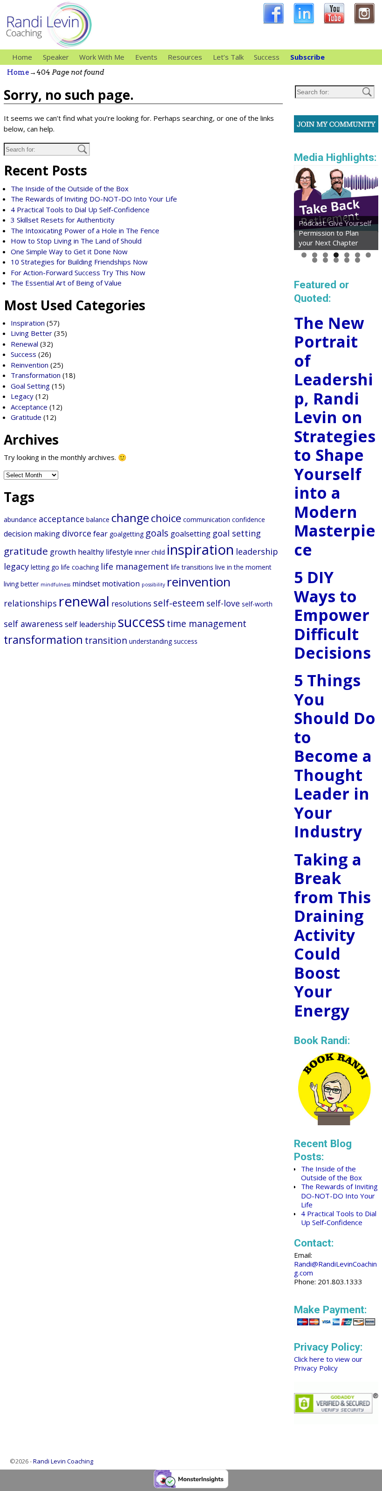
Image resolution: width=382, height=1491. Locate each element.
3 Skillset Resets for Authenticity (63, 219)
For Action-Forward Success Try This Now (78, 272)
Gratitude (26, 417)
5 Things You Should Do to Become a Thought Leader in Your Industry (334, 755)
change (130, 517)
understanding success (163, 641)
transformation (43, 639)
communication (206, 519)
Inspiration (28, 322)
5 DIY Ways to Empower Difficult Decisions (332, 614)
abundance (20, 519)
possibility (153, 584)
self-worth (257, 603)
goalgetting (126, 534)
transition (106, 640)
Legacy (22, 396)
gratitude (26, 550)
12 (357, 260)
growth (63, 552)
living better (21, 583)
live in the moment (243, 567)
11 (346, 260)
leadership (257, 551)
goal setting (236, 533)
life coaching (80, 567)
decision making (32, 534)
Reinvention (29, 364)
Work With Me (101, 57)
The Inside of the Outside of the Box (70, 188)
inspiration (200, 549)
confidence (248, 519)
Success (267, 57)
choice (166, 518)
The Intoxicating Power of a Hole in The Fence (85, 230)
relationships (30, 603)
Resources (185, 57)
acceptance (61, 518)
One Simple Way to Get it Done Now (69, 251)
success (141, 622)
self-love (223, 603)
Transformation (36, 375)
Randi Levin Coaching (63, 1461)
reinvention (199, 581)
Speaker (56, 57)
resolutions (131, 604)
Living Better (31, 333)
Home (22, 57)
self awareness (33, 623)
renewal (84, 601)
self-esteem (179, 603)
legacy (16, 566)
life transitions (192, 567)
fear (100, 534)
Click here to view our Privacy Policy (328, 1363)
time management (206, 623)
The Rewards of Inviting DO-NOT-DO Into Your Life (94, 198)
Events (146, 57)
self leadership (90, 624)
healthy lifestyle (105, 552)
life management (135, 566)
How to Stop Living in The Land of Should (76, 240)
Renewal (24, 343)
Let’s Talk (228, 57)
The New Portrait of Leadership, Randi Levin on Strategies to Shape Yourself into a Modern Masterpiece (334, 436)
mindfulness (55, 584)
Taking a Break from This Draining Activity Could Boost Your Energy (332, 935)
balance (97, 519)
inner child (150, 552)
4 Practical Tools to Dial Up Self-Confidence (80, 209)
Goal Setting (30, 385)
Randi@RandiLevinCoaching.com (335, 1268)
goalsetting (191, 534)
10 (336, 260)
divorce (76, 533)
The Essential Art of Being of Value (66, 282)
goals (157, 533)
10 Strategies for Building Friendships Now (79, 261)
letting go (45, 567)
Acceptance (29, 406)
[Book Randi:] (334, 1122)
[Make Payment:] (336, 1326)
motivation (121, 583)
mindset (86, 583)
